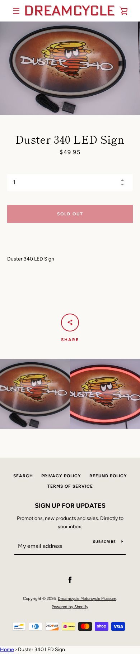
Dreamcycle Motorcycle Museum (87, 598)
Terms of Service (70, 486)
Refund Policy (108, 475)
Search (23, 475)
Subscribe (104, 541)
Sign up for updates (70, 506)
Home (7, 649)
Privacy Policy (61, 475)
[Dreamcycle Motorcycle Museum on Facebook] (70, 580)
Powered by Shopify (70, 606)
